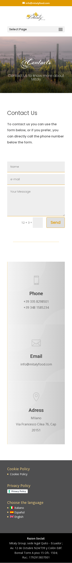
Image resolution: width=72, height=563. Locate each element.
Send (56, 222)
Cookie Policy (18, 474)
